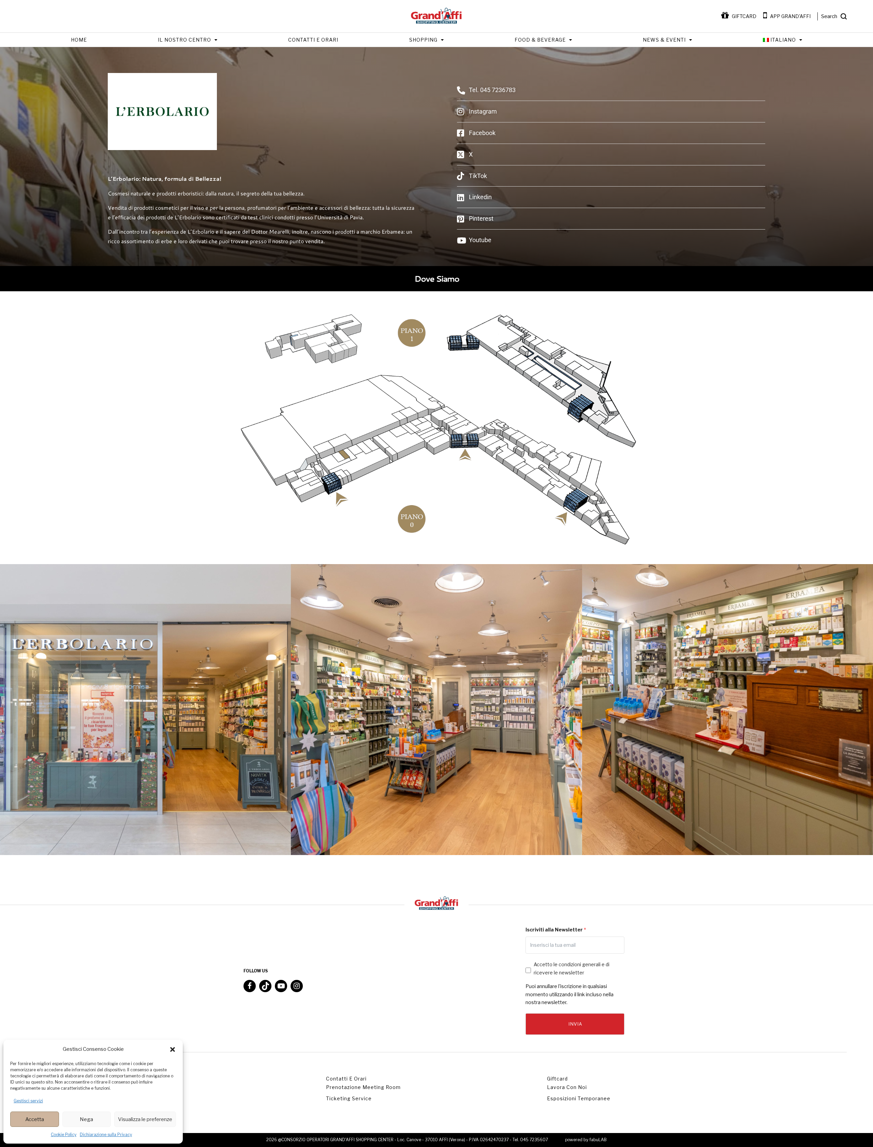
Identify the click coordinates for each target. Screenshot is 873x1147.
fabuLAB (598, 1139)
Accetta (34, 1119)
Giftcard (557, 1079)
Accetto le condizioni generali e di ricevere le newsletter (571, 968)
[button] (172, 1049)
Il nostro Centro (184, 40)
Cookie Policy (63, 1134)
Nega (86, 1119)
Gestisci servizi (28, 1100)
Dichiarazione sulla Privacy (106, 1134)
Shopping (423, 40)
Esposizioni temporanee (578, 1098)
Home (79, 40)
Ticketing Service (349, 1098)
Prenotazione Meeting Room (363, 1087)
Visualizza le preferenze (145, 1119)
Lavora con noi (567, 1087)
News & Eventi (664, 40)
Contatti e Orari (313, 40)
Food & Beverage (540, 40)
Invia (575, 1023)
